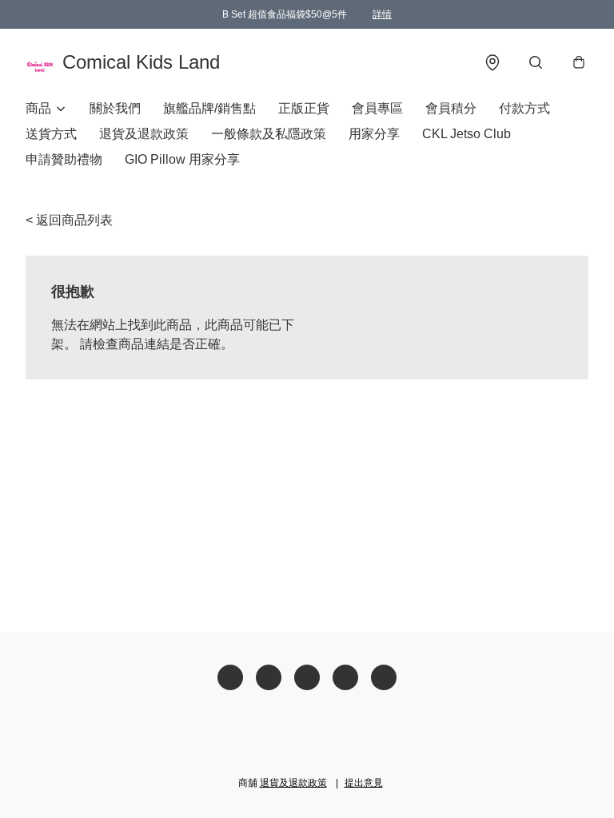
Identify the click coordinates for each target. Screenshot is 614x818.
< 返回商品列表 (69, 220)
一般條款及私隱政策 (268, 134)
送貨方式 (51, 134)
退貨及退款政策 (144, 134)
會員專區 (377, 108)
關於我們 (115, 108)
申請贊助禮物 (64, 159)
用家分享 (374, 134)
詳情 (382, 14)
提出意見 (364, 782)
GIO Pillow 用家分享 (182, 159)
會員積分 (450, 108)
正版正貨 (303, 108)
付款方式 (524, 108)
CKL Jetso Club (466, 134)
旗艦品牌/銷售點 (209, 108)
